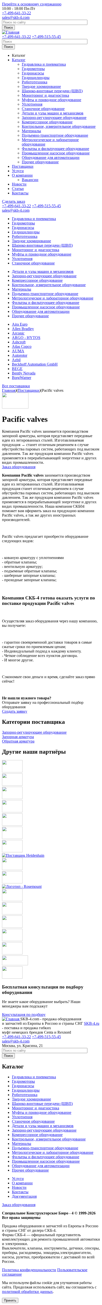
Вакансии (30, 180)
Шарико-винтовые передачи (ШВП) (52, 91)
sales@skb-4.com (15, 17)
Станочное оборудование (43, 109)
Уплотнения (32, 104)
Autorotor (19, 355)
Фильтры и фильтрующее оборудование (55, 149)
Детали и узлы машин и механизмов (52, 113)
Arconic (18, 333)
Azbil (16, 360)
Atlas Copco (21, 346)
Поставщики (22, 166)
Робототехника (34, 82)
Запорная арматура (18, 737)
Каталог (19, 55)
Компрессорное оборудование (47, 122)
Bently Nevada (23, 373)
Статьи (18, 188)
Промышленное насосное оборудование (56, 153)
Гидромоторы (33, 69)
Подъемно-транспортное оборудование (55, 135)
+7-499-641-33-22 (16, 13)
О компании (22, 175)
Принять (10, 1300)
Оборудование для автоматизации (50, 157)
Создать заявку (14, 711)
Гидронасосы (33, 73)
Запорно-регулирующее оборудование (54, 117)
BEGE (17, 369)
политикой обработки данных (27, 1291)
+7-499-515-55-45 (46, 37)
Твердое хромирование (41, 86)
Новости (19, 184)
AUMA (18, 351)
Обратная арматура (18, 741)
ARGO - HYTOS (26, 338)
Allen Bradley (23, 329)
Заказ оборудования (18, 467)
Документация (24, 1196)
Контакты (20, 193)
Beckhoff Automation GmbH (35, 364)
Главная (8, 390)
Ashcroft (19, 342)
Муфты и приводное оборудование (51, 100)
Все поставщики (16, 386)
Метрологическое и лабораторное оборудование (52, 298)
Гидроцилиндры (36, 77)
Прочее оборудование (40, 162)
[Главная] (10, 32)
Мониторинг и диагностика (45, 95)
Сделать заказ (13, 201)
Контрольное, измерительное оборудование (59, 126)
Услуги (18, 171)
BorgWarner (21, 377)
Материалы (31, 131)
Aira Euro (19, 324)
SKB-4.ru (91, 1023)
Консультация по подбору (24, 1014)
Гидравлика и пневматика (44, 64)
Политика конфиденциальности (29, 1270)
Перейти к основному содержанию (31, 4)
